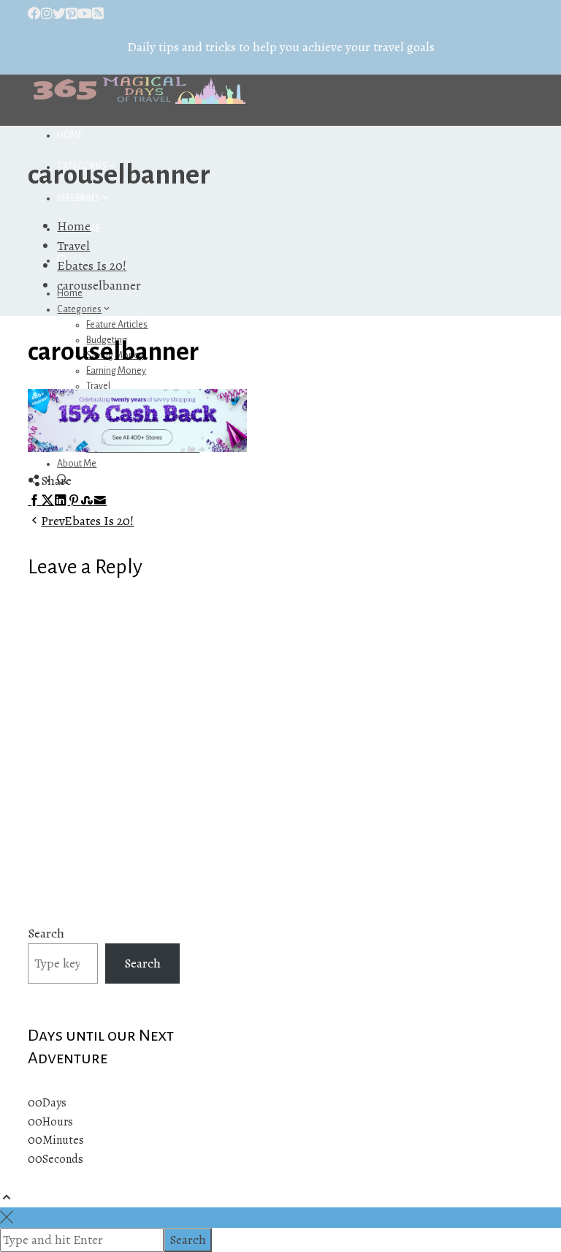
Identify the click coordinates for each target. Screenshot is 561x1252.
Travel (98, 386)
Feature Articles (117, 325)
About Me (76, 464)
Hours (57, 1122)
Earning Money (116, 371)
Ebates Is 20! (87, 520)
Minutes (63, 1140)
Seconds (62, 1159)
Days (54, 1103)
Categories (79, 309)
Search (46, 933)
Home (70, 135)
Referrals (78, 198)
